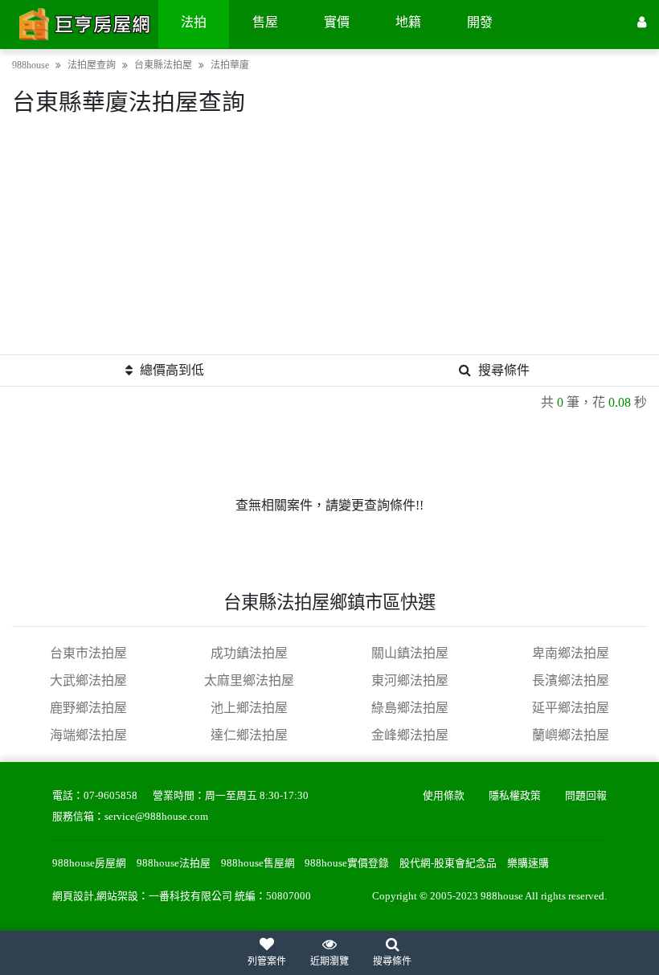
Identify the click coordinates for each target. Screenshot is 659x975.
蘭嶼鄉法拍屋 (570, 735)
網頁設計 (73, 896)
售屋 (265, 22)
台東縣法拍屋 (163, 65)
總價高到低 (172, 370)
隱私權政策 (515, 795)
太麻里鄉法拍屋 (249, 680)
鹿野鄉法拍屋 (88, 708)
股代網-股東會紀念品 (448, 863)
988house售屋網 (258, 863)
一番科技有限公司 (190, 896)
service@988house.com (156, 816)
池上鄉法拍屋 (249, 708)
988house (30, 65)
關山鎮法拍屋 (409, 653)
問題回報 (586, 795)
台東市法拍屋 (88, 653)
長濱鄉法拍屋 (570, 680)
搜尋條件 (504, 370)
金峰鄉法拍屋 (409, 735)
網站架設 (117, 896)
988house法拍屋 (174, 863)
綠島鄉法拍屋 (409, 708)
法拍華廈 (230, 65)
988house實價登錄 (347, 863)
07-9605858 (110, 795)
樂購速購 (528, 863)
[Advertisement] (329, 241)
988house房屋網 (89, 863)
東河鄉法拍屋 (409, 680)
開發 (480, 22)
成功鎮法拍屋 (249, 653)
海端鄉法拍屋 (88, 735)
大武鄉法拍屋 (88, 680)
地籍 (408, 22)
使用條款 (444, 795)
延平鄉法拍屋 (570, 708)
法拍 (194, 22)
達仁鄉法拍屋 (249, 735)
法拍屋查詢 (92, 65)
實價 (337, 22)
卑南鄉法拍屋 (570, 653)
